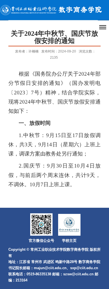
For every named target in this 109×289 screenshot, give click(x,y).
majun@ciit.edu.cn (50, 268)
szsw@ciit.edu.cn (78, 274)
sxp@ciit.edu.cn (84, 268)
